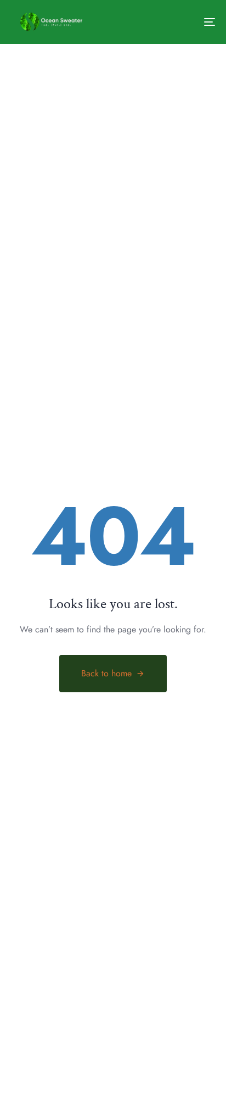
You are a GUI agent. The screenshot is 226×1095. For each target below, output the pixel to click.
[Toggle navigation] (181, 22)
